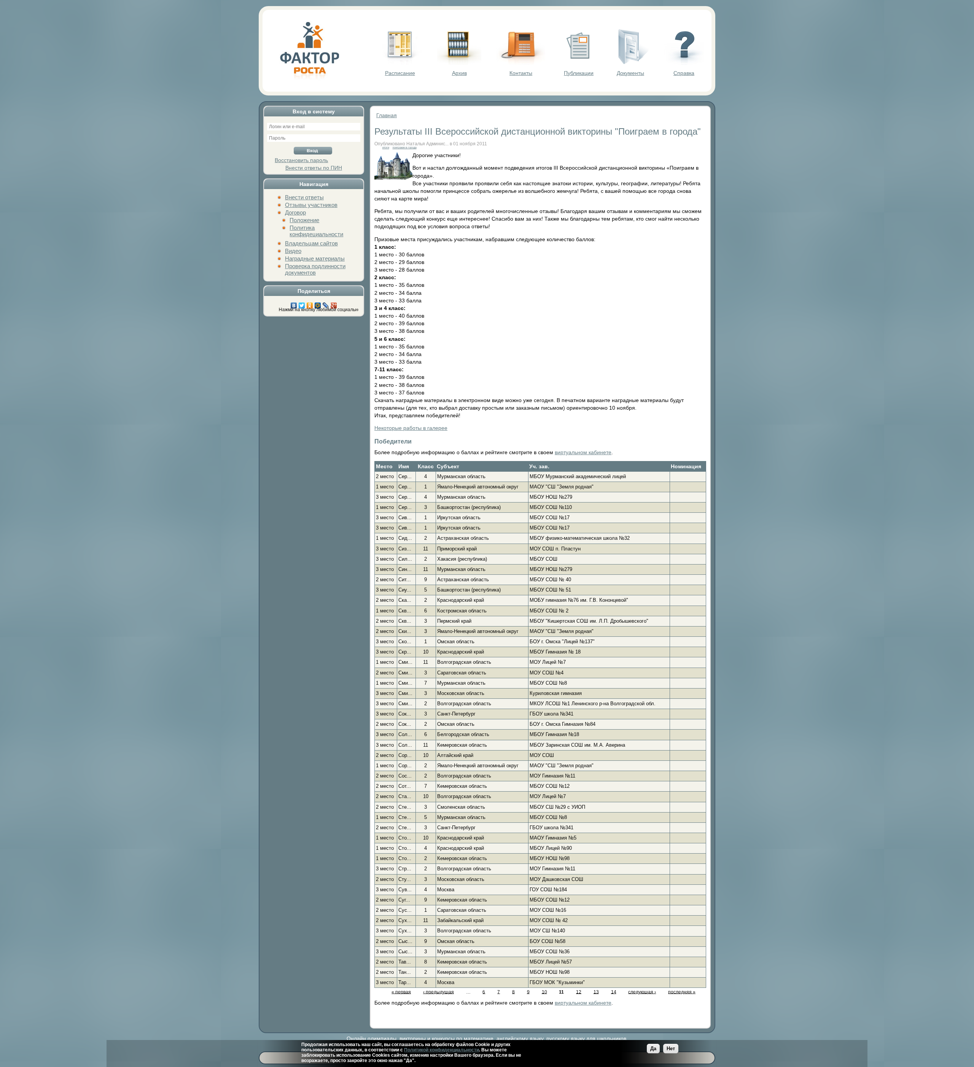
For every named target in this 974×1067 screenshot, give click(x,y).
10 (544, 991)
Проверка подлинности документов (315, 269)
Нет (671, 1048)
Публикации (579, 73)
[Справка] (684, 63)
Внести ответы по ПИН (313, 168)
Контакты (520, 73)
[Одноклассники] (310, 304)
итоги (385, 147)
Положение (304, 220)
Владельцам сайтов (311, 243)
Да (653, 1048)
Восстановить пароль (301, 160)
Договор (295, 212)
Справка (683, 73)
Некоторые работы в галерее (410, 428)
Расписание (400, 73)
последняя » (681, 991)
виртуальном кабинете (583, 452)
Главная (386, 115)
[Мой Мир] (318, 304)
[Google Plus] (334, 304)
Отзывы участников (311, 205)
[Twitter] (302, 304)
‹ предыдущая (438, 991)
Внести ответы (304, 197)
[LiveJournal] (326, 304)
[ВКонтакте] (294, 304)
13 (596, 991)
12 (578, 991)
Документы (630, 73)
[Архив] (459, 63)
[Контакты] (521, 63)
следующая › (642, 991)
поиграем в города (405, 147)
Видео (293, 251)
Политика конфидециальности (316, 230)
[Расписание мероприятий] (400, 63)
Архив (459, 73)
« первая (401, 991)
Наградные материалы (315, 258)
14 (613, 991)
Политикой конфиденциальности (441, 1050)
